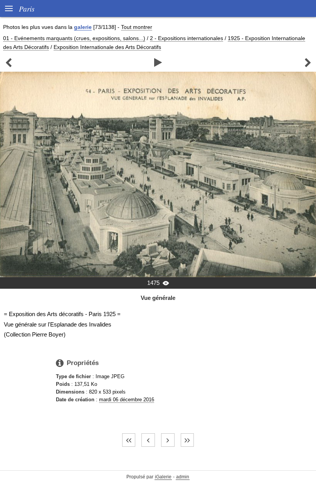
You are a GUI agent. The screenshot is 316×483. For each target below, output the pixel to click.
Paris (26, 8)
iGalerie (163, 477)
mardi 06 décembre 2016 (126, 399)
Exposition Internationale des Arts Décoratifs (107, 47)
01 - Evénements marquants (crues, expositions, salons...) (74, 38)
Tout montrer (136, 27)
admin (182, 477)
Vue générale (158, 298)
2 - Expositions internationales (186, 38)
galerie (83, 27)
